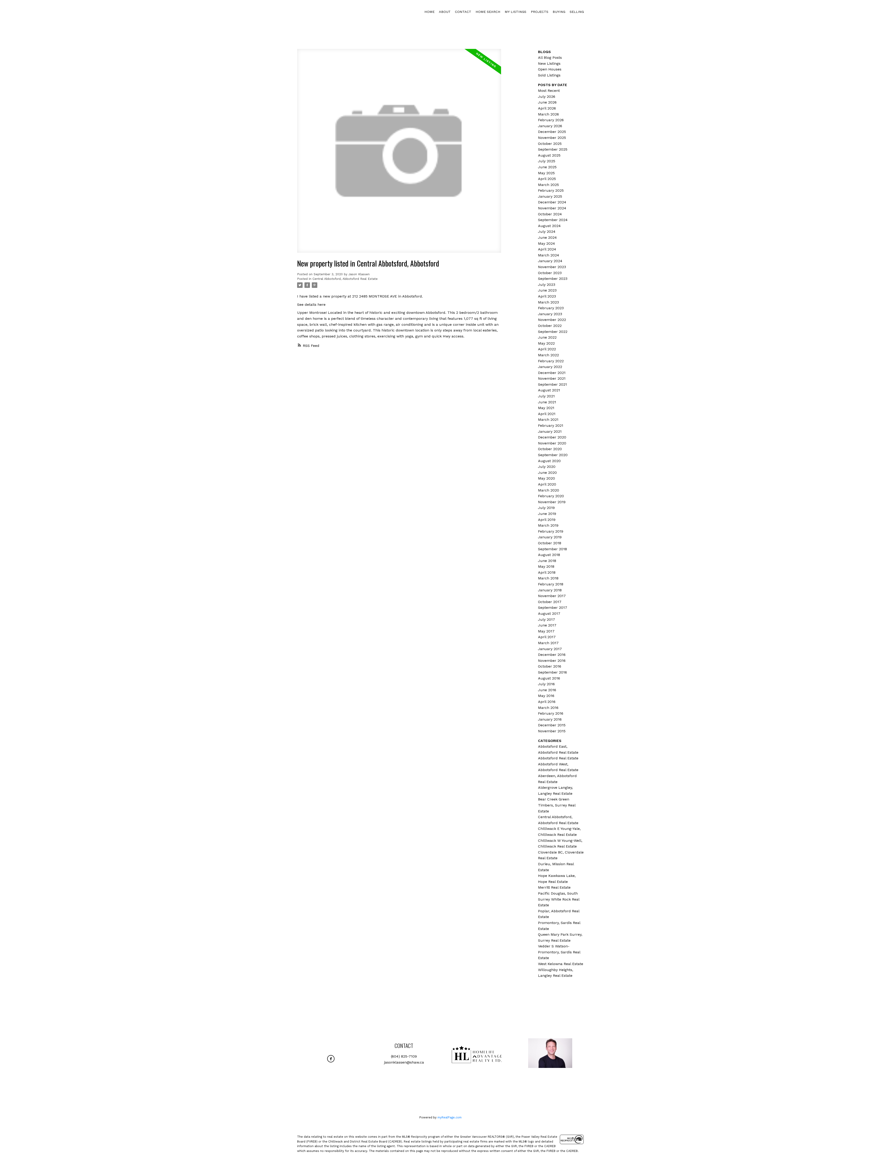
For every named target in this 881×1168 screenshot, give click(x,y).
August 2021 (549, 390)
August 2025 (549, 155)
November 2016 (552, 660)
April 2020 (547, 484)
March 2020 (548, 490)
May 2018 (546, 566)
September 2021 (552, 384)
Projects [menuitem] (539, 12)
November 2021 (552, 378)
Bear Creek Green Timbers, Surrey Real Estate (556, 805)
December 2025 (552, 131)
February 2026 (551, 120)
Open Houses (549, 69)
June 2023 (547, 290)
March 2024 (548, 255)
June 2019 (547, 513)
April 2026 (547, 108)
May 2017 (546, 631)
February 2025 (551, 190)
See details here (311, 304)
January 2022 (550, 367)
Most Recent (549, 90)
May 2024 (546, 243)
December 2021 (552, 373)
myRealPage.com (450, 1117)
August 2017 (549, 613)
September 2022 (552, 331)
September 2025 (552, 149)
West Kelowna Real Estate (560, 964)
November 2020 (552, 443)
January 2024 (550, 261)
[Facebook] (331, 1058)
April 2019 (546, 519)
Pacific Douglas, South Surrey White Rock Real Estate (558, 899)
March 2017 (548, 643)
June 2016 (547, 690)
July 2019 (546, 507)
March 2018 (548, 578)
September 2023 (552, 278)
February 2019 (550, 531)
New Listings (549, 63)
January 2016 (550, 719)
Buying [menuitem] (559, 12)
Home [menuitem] (429, 12)
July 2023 (546, 284)
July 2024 (546, 231)
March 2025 (548, 184)
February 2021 (550, 425)
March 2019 (548, 525)
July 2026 (546, 96)
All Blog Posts (550, 57)
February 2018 (550, 584)
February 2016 (550, 713)
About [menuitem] (445, 12)
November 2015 (552, 731)
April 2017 (547, 637)
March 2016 (548, 707)
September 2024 (553, 220)
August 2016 (549, 678)
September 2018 (552, 549)
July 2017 (546, 619)
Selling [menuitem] (577, 12)
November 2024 (552, 208)
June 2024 (547, 237)
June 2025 (547, 167)
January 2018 (550, 590)
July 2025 (546, 161)
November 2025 (552, 137)
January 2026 (550, 126)
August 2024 (549, 226)
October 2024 (550, 214)
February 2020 (551, 496)
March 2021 (548, 419)
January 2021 (550, 431)
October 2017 (549, 602)
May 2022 (546, 343)
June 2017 (547, 625)
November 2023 (552, 267)
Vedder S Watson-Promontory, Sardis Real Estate (559, 952)
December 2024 (552, 202)
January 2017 (550, 649)
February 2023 (551, 308)
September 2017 (552, 607)
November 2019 (552, 502)
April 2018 (546, 572)
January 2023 (550, 314)
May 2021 (546, 408)
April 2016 (546, 701)
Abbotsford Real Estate (558, 758)
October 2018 (549, 543)
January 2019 (550, 537)
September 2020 (553, 455)
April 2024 (547, 249)
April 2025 (547, 179)
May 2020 (546, 478)
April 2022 (547, 349)
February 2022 (551, 361)
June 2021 (547, 402)
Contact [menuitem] (463, 12)
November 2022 (552, 319)
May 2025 (546, 173)
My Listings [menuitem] (515, 12)
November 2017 (552, 596)
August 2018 (549, 555)
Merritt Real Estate (554, 887)
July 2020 (546, 466)
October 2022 (550, 325)
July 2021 (546, 396)
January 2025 (550, 196)
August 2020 (549, 461)
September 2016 (552, 672)
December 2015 (552, 725)
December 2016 (552, 654)
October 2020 (550, 449)
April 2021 (546, 414)
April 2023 (547, 296)
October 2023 (550, 273)
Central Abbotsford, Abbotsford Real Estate (345, 279)
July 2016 (546, 684)
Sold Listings (549, 75)
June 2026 (547, 102)
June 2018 (547, 561)
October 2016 (549, 666)
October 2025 (550, 143)
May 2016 (546, 696)
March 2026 (548, 114)
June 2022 (547, 337)
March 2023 (548, 302)
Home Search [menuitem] (488, 12)
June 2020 (547, 472)
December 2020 (552, 437)
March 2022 (548, 355)
